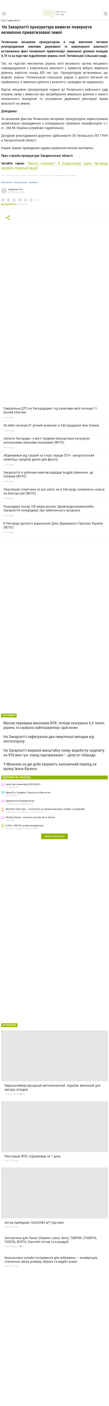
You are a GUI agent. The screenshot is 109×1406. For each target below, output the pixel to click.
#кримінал (33, 182)
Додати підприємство (54, 836)
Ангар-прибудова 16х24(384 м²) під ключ (34, 1223)
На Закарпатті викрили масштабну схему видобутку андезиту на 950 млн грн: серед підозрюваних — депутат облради (53, 752)
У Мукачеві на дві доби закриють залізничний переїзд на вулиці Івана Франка (50, 766)
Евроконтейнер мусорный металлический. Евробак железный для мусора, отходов (52, 1088)
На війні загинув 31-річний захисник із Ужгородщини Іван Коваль (51, 425)
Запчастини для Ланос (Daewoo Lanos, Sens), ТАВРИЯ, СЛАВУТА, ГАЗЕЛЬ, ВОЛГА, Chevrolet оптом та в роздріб (51, 1240)
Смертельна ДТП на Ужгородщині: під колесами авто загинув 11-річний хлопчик (50, 410)
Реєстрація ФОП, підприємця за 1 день (33, 1156)
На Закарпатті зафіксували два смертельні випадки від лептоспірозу (48, 739)
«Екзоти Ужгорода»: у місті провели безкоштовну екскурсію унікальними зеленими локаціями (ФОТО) (46, 440)
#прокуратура (20, 182)
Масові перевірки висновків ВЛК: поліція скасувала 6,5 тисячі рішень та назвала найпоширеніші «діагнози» (53, 725)
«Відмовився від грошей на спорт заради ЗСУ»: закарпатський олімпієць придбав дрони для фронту (48, 457)
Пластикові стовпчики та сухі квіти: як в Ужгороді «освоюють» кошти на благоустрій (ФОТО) (53, 491)
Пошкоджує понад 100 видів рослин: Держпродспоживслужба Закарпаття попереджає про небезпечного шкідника (48, 508)
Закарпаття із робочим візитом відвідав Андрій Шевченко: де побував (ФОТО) (48, 474)
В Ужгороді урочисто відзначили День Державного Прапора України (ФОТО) (53, 525)
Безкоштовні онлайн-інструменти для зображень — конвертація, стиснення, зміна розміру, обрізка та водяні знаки (51, 1260)
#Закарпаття (7, 182)
